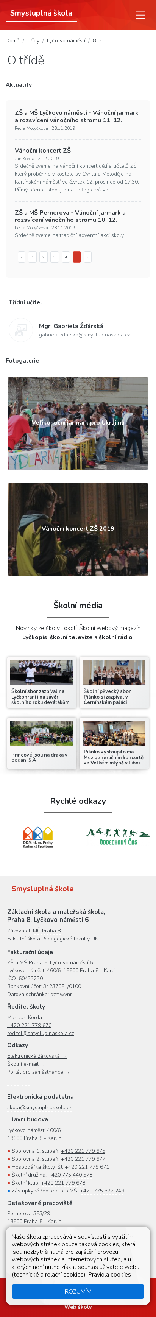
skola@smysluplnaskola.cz (39, 1107)
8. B (97, 40)
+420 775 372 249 (102, 1190)
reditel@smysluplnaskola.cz (40, 1033)
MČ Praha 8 (47, 930)
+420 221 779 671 (87, 1167)
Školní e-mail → (26, 1064)
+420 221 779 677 (83, 1159)
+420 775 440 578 (70, 1174)
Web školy (78, 1307)
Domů (13, 40)
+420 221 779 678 (63, 1182)
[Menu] (140, 15)
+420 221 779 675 (83, 1151)
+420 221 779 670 (29, 1025)
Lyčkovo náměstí (66, 40)
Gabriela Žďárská (71, 326)
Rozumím (78, 1291)
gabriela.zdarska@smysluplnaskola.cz (84, 334)
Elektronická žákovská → (37, 1056)
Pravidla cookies (109, 1274)
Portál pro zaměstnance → (38, 1072)
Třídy (33, 40)
